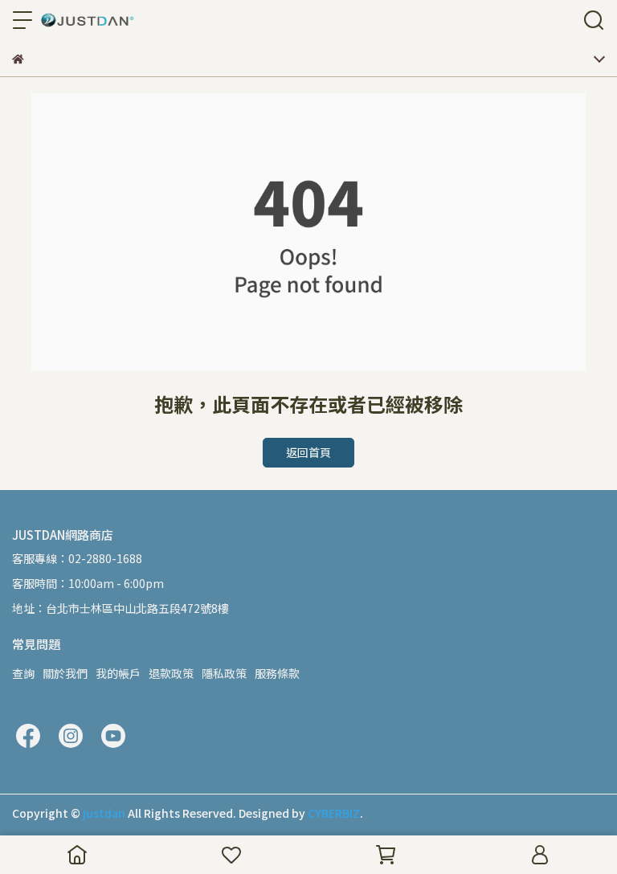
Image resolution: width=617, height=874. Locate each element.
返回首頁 (308, 452)
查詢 (23, 673)
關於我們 (65, 673)
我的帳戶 (118, 673)
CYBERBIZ (334, 813)
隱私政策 (224, 673)
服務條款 (277, 673)
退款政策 (171, 673)
